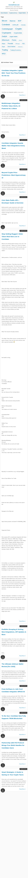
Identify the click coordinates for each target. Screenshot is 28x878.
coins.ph (15, 25)
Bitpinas (12, 21)
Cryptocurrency (13, 13)
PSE (23, 43)
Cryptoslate (18, 33)
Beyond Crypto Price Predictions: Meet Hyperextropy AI (14, 175)
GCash (20, 40)
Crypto (18, 29)
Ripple (3, 46)
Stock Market (4, 13)
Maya (3, 43)
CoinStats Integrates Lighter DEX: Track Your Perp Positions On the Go (13, 73)
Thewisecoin (20, 46)
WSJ (4, 54)
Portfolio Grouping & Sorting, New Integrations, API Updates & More (14, 631)
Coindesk (6, 24)
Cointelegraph (7, 29)
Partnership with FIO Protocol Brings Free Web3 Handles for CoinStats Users (13, 745)
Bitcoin (4, 21)
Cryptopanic (6, 33)
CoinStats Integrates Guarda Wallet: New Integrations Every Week (13, 145)
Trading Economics (15, 50)
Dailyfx (4, 36)
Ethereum (5, 40)
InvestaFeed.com (14, 5)
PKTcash (18, 43)
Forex (14, 40)
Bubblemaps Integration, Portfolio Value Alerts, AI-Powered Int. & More (11, 105)
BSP (19, 21)
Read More (22, 95)
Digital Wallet (22, 13)
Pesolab (10, 43)
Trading (5, 50)
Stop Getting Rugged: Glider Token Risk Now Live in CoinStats (12, 236)
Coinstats (23, 24)
